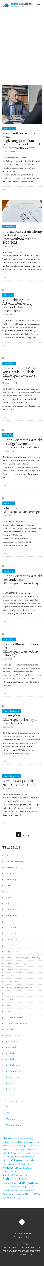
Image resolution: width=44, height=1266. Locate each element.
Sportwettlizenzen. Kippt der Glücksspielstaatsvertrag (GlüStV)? (20, 649)
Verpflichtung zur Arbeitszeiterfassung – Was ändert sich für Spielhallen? (19, 305)
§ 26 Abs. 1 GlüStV (32, 1194)
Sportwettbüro (13, 1077)
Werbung (10, 1119)
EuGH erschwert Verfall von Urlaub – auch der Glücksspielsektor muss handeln (19, 373)
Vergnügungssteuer (15, 1101)
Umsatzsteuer (6, 1187)
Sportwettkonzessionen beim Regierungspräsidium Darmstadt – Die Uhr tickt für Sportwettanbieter (21, 140)
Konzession (10, 1167)
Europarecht (12, 915)
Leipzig (22, 1168)
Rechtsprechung (14, 1035)
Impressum (23, 1234)
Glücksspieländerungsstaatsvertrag (23, 957)
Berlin (36, 1146)
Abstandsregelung (23, 1138)
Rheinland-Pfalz (10, 1175)
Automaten (11, 868)
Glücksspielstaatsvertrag (17, 969)
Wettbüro (15, 1194)
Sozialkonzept (12, 1041)
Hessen (18, 1160)
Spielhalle (10, 1053)
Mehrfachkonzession (13, 1171)
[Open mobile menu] (39, 5)
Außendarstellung (14, 862)
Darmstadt (17, 1153)
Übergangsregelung (22, 1198)
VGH (8, 1113)
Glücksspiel (11, 951)
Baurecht (10, 874)
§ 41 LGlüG (10, 856)
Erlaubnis (6, 1157)
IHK (19, 1164)
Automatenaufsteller (12, 1142)
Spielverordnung (14, 1071)
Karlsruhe (25, 1164)
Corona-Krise (30, 1149)
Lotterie (9, 999)
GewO (8, 945)
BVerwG (9, 903)
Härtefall (30, 1160)
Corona (20, 1149)
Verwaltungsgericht (10, 1190)
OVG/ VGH (10, 1029)
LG (7, 993)
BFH (8, 886)
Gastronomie (12, 927)
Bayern (29, 1145)
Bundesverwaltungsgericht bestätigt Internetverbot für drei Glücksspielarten (22, 443)
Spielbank (23, 1175)
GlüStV (7, 1160)
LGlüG (29, 1167)
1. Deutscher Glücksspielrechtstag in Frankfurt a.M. (19, 719)
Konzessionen (12, 981)
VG (7, 1107)
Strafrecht (10, 1089)
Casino (12, 1149)
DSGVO (37, 1153)
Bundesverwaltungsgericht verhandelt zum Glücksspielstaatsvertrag (22, 580)
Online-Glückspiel (14, 1017)
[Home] (16, 7)
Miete (8, 1005)
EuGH (13, 1156)
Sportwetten (12, 1083)
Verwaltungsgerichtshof (26, 1190)
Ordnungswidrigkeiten (17, 1023)
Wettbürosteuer (14, 1125)
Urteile (9, 1095)
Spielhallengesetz (14, 1065)
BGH (8, 892)
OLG (8, 1011)
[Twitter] (22, 1222)
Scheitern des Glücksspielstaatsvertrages (21, 510)
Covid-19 (7, 1152)
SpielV (24, 1179)
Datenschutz (12, 909)
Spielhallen (11, 1059)
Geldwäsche (11, 939)
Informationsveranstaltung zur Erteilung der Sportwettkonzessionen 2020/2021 (22, 237)
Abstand (7, 1138)
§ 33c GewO (8, 1197)
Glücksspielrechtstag (16, 963)
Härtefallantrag (9, 1164)
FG (7, 921)
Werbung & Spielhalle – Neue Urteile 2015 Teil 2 (20, 783)
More (4, 189)
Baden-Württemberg (13, 1145)
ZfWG (21, 1194)
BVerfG (9, 898)
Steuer (37, 1183)
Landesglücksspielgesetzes (19, 987)
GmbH (9, 975)
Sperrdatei (11, 1047)
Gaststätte (11, 933)
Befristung (11, 880)
